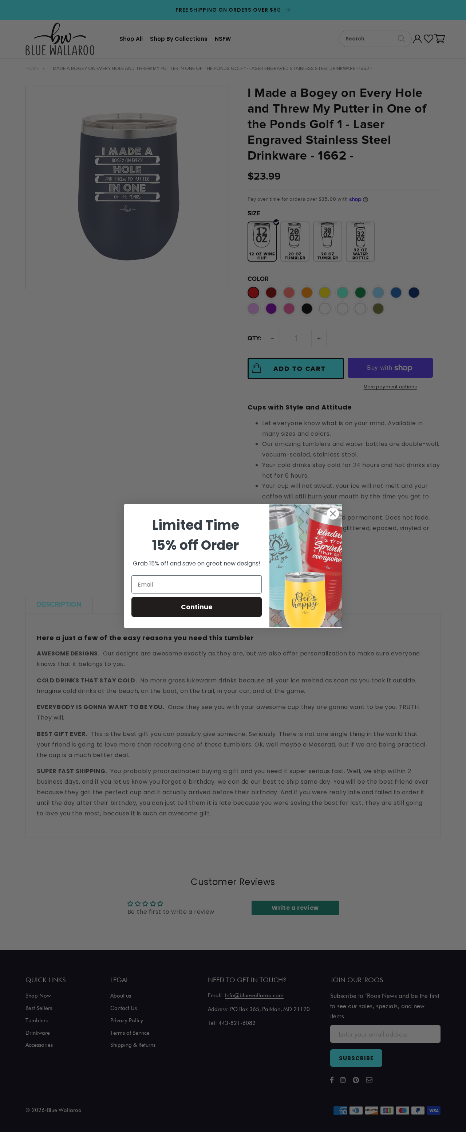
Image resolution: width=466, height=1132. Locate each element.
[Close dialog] (333, 513)
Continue (197, 606)
